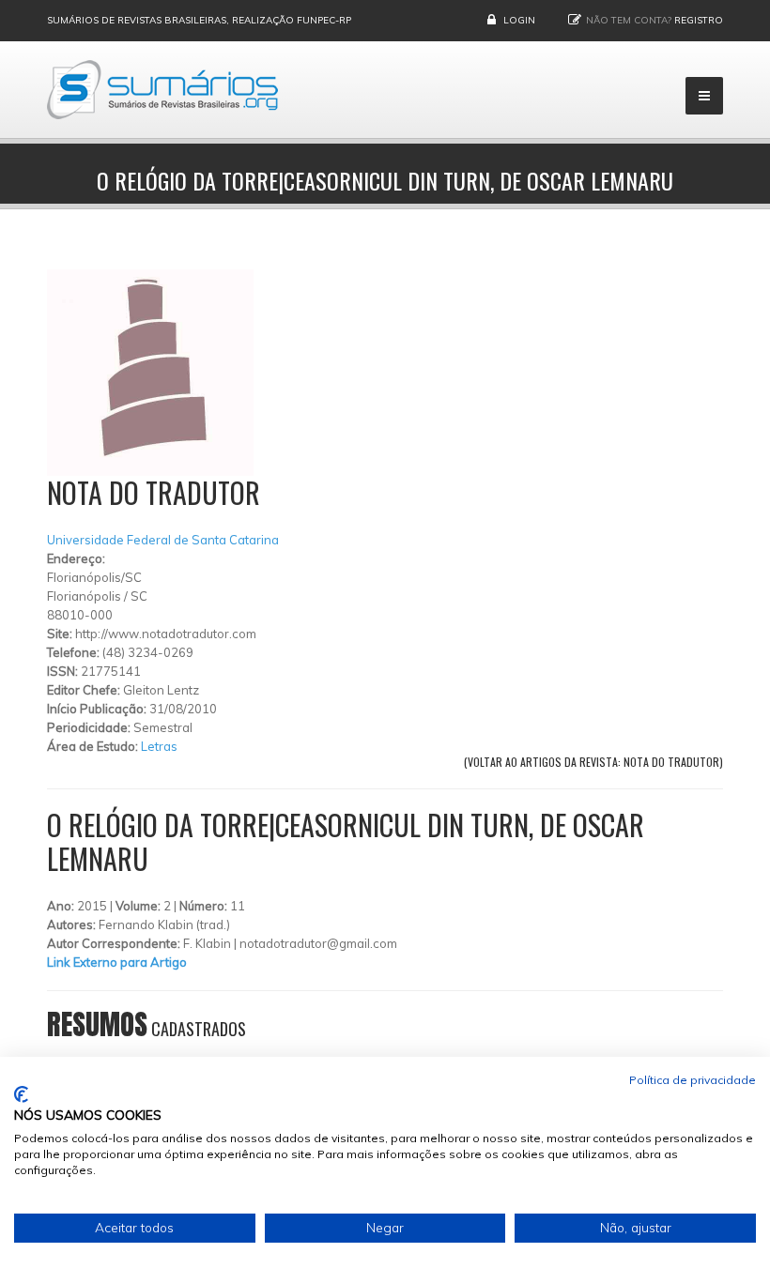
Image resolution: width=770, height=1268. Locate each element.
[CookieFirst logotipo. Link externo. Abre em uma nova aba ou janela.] (21, 1094)
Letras (159, 746)
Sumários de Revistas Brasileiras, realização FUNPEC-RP (199, 20)
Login (519, 20)
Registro (698, 20)
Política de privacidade (692, 1080)
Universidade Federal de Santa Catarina (163, 539)
